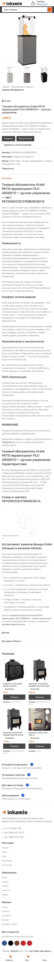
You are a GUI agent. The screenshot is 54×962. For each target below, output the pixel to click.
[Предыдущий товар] (3, 95)
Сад (18, 164)
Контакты (6, 890)
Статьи (5, 907)
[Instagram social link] (16, 943)
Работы (5, 894)
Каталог (5, 886)
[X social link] (18, 168)
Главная (5, 87)
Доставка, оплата (9, 924)
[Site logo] (12, 3)
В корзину (8, 139)
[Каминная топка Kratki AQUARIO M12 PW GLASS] (40, 670)
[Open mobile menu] (51, 3)
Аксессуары (7, 865)
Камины (5, 848)
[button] (4, 40)
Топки (4, 852)
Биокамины (7, 861)
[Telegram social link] (26, 168)
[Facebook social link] (15, 168)
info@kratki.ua (8, 442)
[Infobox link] (39, 3)
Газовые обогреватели (13, 90)
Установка (6, 915)
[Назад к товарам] (6, 95)
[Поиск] (49, 9)
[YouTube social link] (23, 943)
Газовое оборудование (32, 161)
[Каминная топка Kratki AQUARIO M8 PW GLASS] (14, 719)
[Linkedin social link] (24, 168)
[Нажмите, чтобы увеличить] (6, 61)
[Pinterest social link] (21, 168)
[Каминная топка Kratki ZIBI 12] (40, 719)
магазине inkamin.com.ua (13, 624)
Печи (4, 856)
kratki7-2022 (14, 161)
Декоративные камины (22, 87)
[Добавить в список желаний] (22, 663)
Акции (4, 877)
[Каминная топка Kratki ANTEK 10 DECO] (14, 670)
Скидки (5, 882)
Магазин (5, 920)
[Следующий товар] (9, 95)
